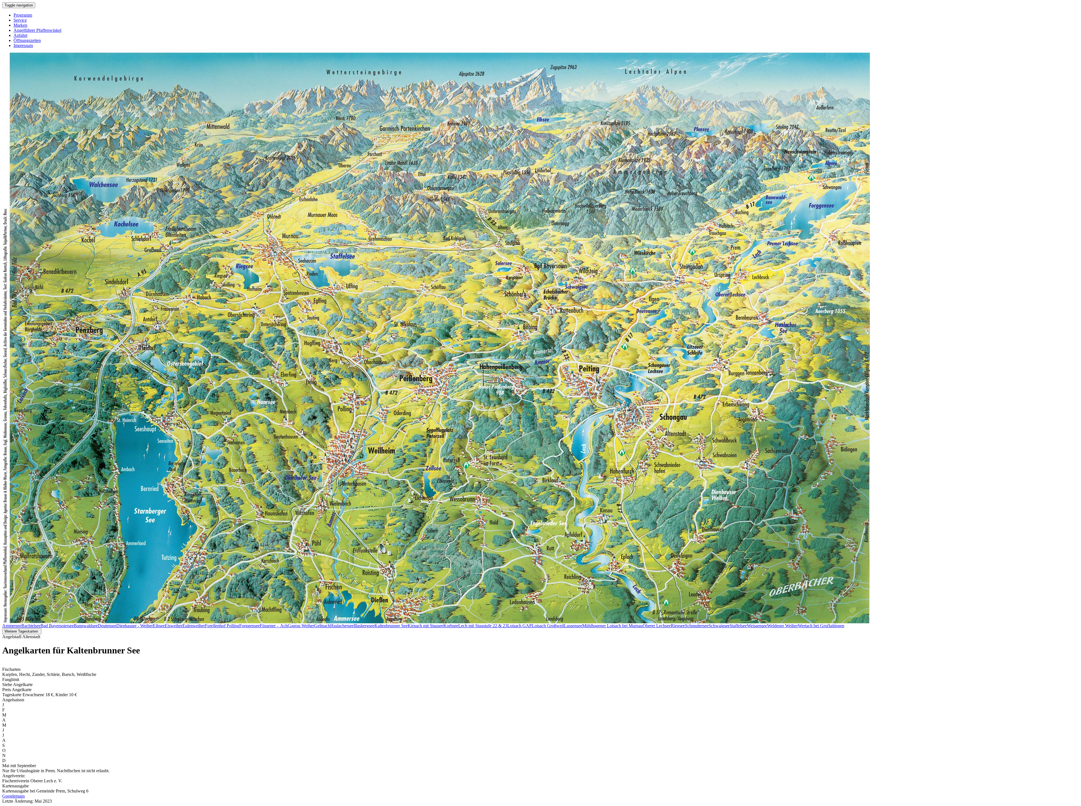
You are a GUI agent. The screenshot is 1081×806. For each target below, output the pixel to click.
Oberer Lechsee (657, 625)
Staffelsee (738, 625)
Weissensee (757, 625)
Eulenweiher (193, 625)
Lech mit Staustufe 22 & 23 (482, 625)
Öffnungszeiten (27, 40)
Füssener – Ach (274, 625)
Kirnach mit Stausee (425, 625)
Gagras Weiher (301, 625)
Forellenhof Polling (222, 625)
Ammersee (11, 625)
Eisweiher (173, 625)
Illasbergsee (364, 625)
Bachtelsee (31, 625)
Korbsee (450, 625)
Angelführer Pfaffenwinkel (37, 30)
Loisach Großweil (548, 625)
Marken (20, 25)
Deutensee (107, 625)
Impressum (23, 45)
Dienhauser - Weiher (134, 625)
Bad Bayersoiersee (57, 625)
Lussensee (573, 625)
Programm (23, 15)
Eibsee (159, 625)
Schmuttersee (697, 625)
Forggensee (249, 625)
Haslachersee (342, 625)
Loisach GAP (519, 625)
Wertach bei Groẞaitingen (821, 625)
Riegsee (678, 625)
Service (20, 20)
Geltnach (322, 625)
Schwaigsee (719, 625)
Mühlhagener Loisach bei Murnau (612, 625)
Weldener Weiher (782, 625)
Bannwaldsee (86, 625)
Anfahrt (20, 35)
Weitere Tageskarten (22, 631)
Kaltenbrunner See (391, 625)
